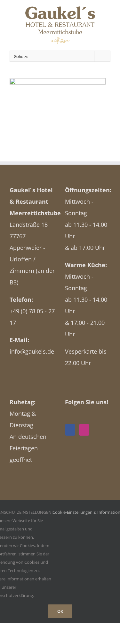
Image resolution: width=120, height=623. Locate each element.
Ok (60, 611)
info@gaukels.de (32, 351)
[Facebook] (70, 430)
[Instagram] (84, 430)
